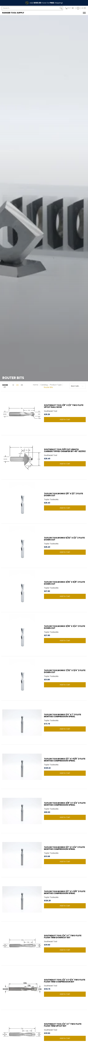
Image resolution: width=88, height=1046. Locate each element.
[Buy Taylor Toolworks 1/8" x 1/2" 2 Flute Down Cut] (22, 501)
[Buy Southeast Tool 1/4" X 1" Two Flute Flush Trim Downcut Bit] (22, 943)
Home (35, 384)
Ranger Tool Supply (13, 12)
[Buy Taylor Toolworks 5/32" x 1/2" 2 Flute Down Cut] (22, 546)
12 (13, 385)
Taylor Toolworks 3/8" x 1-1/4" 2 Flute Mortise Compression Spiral (64, 804)
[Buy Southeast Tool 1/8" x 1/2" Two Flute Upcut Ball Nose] (22, 413)
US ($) (83, 8)
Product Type (56, 384)
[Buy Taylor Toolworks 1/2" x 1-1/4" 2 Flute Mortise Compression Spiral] (22, 855)
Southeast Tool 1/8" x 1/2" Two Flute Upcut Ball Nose (63, 406)
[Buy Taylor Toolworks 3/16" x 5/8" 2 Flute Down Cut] (22, 590)
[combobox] (30, 8)
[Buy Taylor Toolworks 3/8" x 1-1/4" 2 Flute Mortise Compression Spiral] (22, 811)
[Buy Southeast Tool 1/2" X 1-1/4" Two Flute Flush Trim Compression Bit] (22, 988)
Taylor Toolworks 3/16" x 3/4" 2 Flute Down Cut (64, 627)
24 (17, 385)
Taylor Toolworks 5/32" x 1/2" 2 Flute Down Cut (64, 538)
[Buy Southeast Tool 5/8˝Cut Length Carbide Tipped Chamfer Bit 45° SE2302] (22, 457)
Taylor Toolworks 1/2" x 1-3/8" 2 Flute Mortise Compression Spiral (64, 892)
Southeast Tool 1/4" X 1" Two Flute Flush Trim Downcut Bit (62, 936)
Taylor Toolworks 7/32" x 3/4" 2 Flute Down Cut (64, 671)
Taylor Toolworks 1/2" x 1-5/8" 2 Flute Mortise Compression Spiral (64, 759)
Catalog (44, 384)
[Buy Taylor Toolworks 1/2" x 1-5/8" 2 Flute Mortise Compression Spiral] (22, 767)
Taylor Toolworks (51, 499)
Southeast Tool (50, 411)
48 (4, 387)
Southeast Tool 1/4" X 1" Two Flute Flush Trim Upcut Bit (62, 1025)
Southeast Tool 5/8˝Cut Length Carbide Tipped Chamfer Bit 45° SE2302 (65, 450)
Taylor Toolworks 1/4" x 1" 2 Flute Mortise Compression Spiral (62, 715)
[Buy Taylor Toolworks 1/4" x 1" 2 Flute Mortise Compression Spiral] (22, 722)
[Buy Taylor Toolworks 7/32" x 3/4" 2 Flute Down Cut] (22, 678)
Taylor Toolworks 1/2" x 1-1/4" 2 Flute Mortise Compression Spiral (64, 848)
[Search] (61, 8)
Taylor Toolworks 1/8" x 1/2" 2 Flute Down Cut (63, 494)
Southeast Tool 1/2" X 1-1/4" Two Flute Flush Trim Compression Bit (64, 980)
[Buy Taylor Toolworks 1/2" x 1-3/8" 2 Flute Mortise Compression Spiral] (22, 899)
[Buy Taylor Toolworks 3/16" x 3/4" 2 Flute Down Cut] (22, 634)
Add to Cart (65, 419)
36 (22, 385)
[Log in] (78, 8)
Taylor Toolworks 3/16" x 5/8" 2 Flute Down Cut (64, 583)
